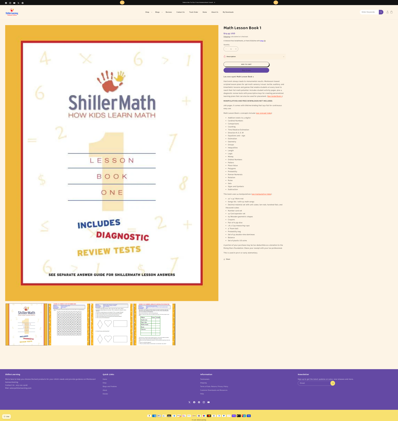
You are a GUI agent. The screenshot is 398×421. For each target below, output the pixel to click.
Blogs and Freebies (110, 386)
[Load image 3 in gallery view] (112, 324)
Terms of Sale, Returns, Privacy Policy (214, 386)
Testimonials (204, 379)
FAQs (202, 394)
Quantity (227, 45)
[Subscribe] (332, 383)
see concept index (263, 113)
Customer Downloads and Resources (213, 390)
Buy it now (246, 70)
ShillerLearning (201, 420)
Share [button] (228, 259)
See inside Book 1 (275, 96)
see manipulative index (261, 194)
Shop (104, 383)
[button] (148, 12)
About (105, 390)
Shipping (227, 36)
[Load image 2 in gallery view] (69, 324)
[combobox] (371, 12)
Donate (105, 394)
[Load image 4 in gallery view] (154, 324)
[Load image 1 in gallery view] (26, 324)
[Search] (381, 12)
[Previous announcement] (122, 2)
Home (105, 379)
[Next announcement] (276, 2)
